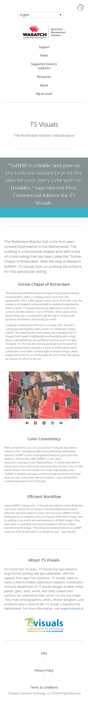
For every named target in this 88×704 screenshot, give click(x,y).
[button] (27, 423)
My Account (44, 94)
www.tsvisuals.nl (72, 608)
